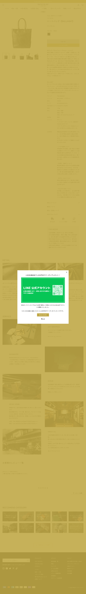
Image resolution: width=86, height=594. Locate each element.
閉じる (43, 319)
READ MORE (43, 315)
